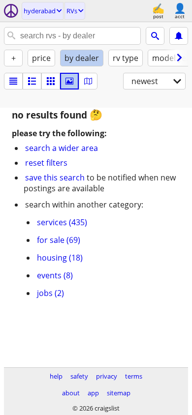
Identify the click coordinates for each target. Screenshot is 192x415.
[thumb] (32, 81)
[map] (88, 81)
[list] (13, 81)
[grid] (50, 81)
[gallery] (69, 81)
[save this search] (178, 36)
